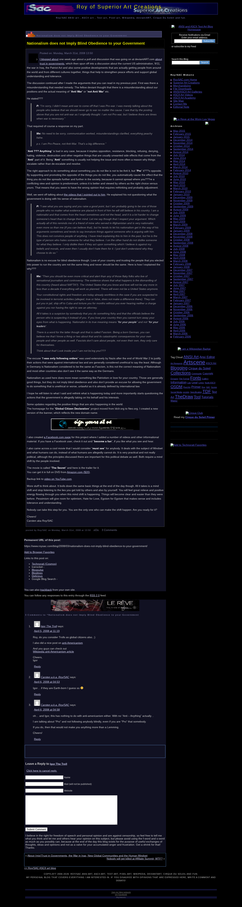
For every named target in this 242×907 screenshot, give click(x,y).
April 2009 (179, 221)
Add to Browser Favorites (39, 552)
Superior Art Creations (186, 82)
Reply (37, 666)
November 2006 (182, 309)
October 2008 (181, 239)
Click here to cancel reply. (41, 770)
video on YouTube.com (58, 478)
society (186, 392)
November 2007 (182, 273)
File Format (184, 379)
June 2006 (179, 324)
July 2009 (179, 212)
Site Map (178, 100)
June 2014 (179, 158)
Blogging (179, 367)
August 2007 (180, 282)
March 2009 (180, 224)
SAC (208, 387)
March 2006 (180, 333)
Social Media (176, 392)
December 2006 (182, 306)
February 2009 (182, 227)
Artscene (194, 362)
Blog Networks (121, 897)
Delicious (37, 575)
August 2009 (180, 209)
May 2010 (179, 182)
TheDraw (184, 396)
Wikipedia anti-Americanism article (53, 651)
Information (178, 382)
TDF (206, 391)
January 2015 (181, 136)
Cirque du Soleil (199, 368)
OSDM (176, 386)
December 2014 (182, 139)
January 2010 (181, 194)
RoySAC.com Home (185, 79)
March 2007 (180, 297)
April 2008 (179, 257)
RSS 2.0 (95, 595)
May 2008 (179, 254)
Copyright (208, 373)
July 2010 (179, 176)
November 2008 (182, 236)
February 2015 (182, 133)
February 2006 (182, 336)
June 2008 (179, 251)
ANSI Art (191, 357)
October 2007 (181, 276)
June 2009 (179, 215)
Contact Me (180, 103)
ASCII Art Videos (183, 94)
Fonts (195, 378)
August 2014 (180, 152)
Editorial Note (181, 106)
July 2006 (179, 321)
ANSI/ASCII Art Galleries (187, 91)
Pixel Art (187, 387)
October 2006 (181, 312)
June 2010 (179, 179)
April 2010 (179, 185)
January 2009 (181, 230)
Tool (197, 397)
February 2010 (182, 191)
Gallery (205, 379)
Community (197, 373)
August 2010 (180, 173)
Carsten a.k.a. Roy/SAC (55, 677)
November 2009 (182, 200)
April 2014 (179, 164)
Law (189, 383)
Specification (196, 392)
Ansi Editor (207, 357)
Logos (201, 383)
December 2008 (182, 233)
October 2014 (181, 145)
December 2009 (182, 197)
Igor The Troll (49, 626)
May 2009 (179, 218)
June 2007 (179, 288)
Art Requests (177, 363)
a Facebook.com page (57, 437)
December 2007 (182, 270)
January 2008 (181, 266)
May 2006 (179, 327)
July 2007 (179, 285)
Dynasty (174, 379)
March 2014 (180, 167)
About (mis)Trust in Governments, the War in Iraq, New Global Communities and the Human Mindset (87, 855)
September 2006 (183, 315)
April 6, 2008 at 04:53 (47, 681)
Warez (174, 400)
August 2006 (180, 318)
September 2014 (183, 149)
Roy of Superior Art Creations (119, 7)
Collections (181, 373)
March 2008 (180, 260)
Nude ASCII (210, 383)
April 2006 (179, 330)
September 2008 (183, 242)
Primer (196, 387)
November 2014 (182, 142)
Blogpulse (37, 569)
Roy (203, 387)
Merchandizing (182, 85)
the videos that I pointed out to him (84, 194)
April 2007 (179, 294)
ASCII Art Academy (184, 97)
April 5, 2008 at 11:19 (47, 630)
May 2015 (179, 130)
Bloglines (37, 572)
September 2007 (183, 279)
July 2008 (179, 248)
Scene (214, 387)
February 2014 (182, 170)
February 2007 (182, 300)
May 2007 (179, 291)
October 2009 (181, 203)
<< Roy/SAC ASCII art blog (40, 868)
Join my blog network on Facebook (121, 893)
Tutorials (207, 397)
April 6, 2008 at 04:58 (47, 709)
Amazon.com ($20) (78, 472)
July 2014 (179, 155)
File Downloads (182, 88)
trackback (46, 589)
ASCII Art (211, 363)
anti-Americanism (72, 642)
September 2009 (183, 206)
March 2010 (180, 188)
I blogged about (49, 59)
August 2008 (180, 245)
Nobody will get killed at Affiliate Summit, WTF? (135, 858)
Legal (195, 382)
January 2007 (181, 303)
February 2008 (182, 263)
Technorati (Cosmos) (44, 563)
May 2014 (179, 161)
